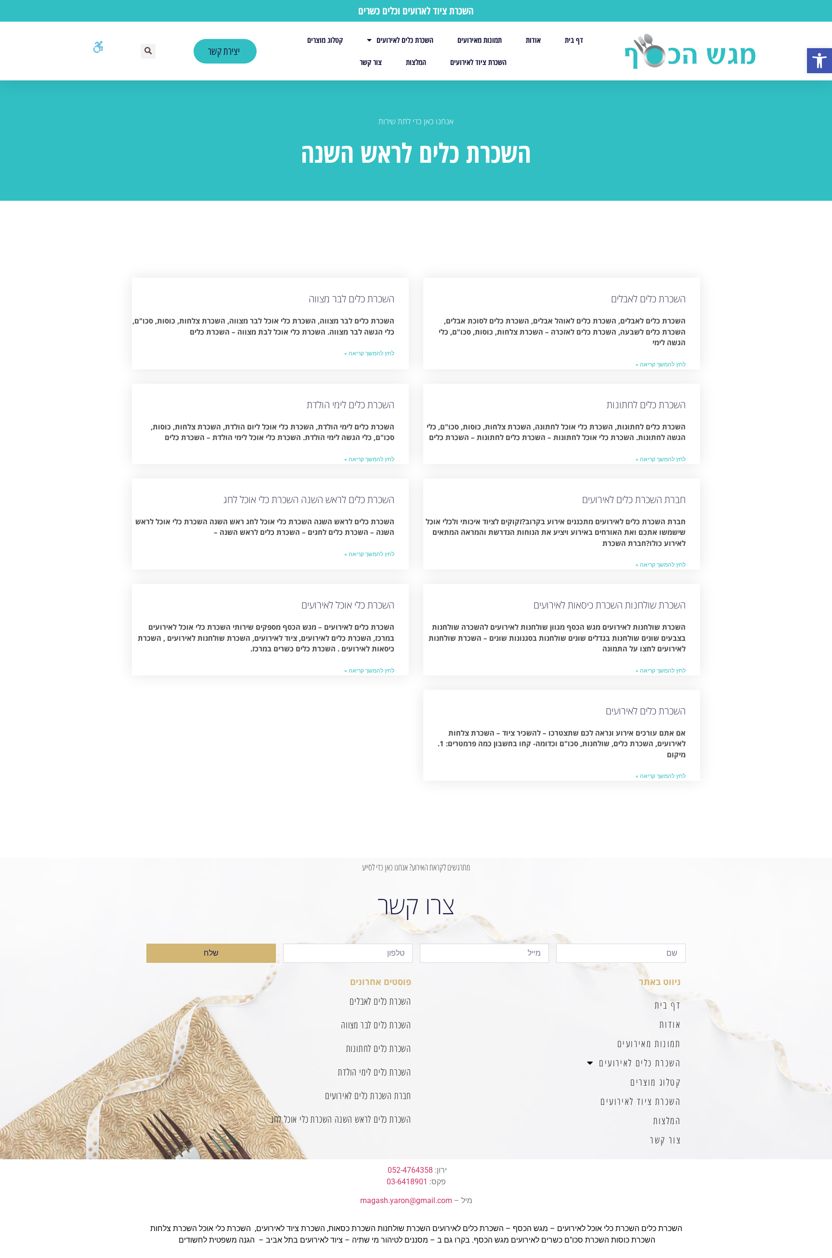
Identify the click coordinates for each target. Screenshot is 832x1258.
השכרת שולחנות (403, 1228)
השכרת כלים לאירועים (405, 40)
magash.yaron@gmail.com (406, 1200)
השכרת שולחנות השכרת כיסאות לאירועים (609, 604)
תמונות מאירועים (479, 40)
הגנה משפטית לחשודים (217, 1240)
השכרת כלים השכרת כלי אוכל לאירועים (619, 1228)
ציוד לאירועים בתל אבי (307, 1240)
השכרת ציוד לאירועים (478, 62)
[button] (819, 60)
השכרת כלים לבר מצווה (351, 298)
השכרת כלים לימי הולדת (350, 404)
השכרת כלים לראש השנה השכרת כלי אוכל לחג (308, 499)
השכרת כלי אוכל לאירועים (347, 604)
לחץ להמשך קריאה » (661, 364)
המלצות (416, 62)
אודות (533, 40)
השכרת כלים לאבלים (648, 298)
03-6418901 (407, 1181)
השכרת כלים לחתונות (646, 404)
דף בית (574, 40)
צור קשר (371, 62)
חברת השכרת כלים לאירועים (634, 499)
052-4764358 (410, 1170)
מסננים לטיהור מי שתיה (390, 1240)
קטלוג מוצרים (325, 40)
